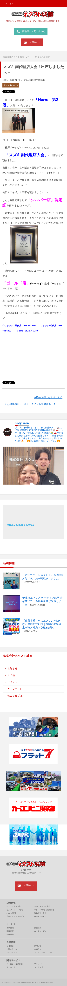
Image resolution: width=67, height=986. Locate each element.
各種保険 (10, 934)
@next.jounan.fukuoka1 (20, 524)
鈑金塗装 (37, 928)
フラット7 (38, 964)
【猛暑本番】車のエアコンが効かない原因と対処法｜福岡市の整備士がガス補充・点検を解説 (41, 624)
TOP (18, 57)
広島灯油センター (41, 913)
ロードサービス (40, 916)
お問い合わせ (12, 949)
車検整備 (10, 928)
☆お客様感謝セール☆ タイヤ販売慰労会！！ (30, 404)
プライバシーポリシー (43, 952)
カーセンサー (39, 967)
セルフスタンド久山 (42, 906)
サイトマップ (12, 952)
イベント (12, 682)
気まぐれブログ (11, 85)
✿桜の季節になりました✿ (48, 397)
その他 (11, 675)
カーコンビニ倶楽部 (15, 964)
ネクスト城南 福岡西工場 (44, 910)
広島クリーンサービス (15, 916)
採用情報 (37, 946)
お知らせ (12, 668)
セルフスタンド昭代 (15, 910)
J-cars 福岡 (11, 913)
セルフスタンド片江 (15, 906)
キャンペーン (14, 688)
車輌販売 (10, 931)
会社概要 (10, 946)
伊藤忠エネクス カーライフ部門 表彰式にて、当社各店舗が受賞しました (42, 601)
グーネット (11, 967)
